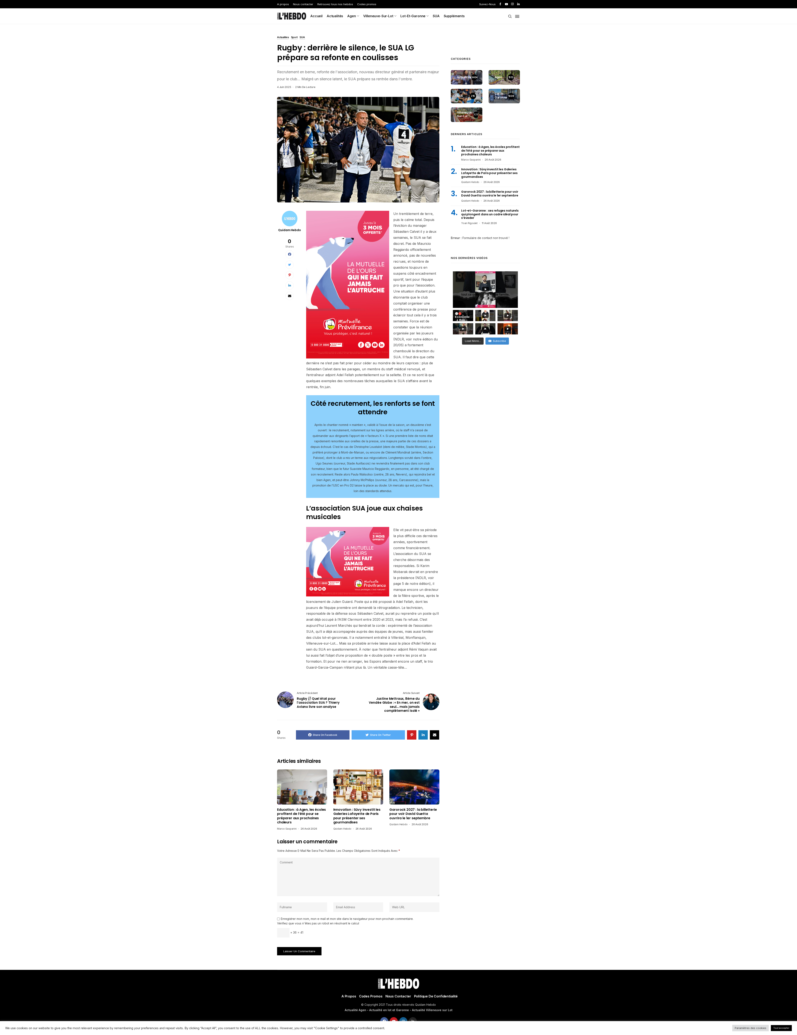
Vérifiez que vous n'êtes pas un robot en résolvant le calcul (318, 923)
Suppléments (454, 16)
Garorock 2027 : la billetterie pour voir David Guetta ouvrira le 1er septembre (413, 814)
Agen (351, 16)
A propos (283, 4)
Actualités (335, 16)
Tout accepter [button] (781, 1027)
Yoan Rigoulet (469, 223)
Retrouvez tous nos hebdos (335, 4)
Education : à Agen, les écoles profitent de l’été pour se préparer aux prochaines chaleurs (301, 816)
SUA (436, 16)
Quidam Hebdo (289, 230)
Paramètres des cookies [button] (750, 1028)
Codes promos (366, 4)
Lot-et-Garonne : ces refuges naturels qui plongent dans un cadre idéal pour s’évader (490, 214)
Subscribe (499, 341)
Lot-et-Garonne (412, 16)
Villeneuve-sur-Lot (378, 16)
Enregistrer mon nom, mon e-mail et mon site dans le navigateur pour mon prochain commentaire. (347, 918)
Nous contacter (303, 4)
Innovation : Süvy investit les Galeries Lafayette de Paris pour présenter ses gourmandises (356, 816)
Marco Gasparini (286, 828)
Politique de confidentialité (436, 996)
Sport (294, 37)
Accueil (316, 16)
